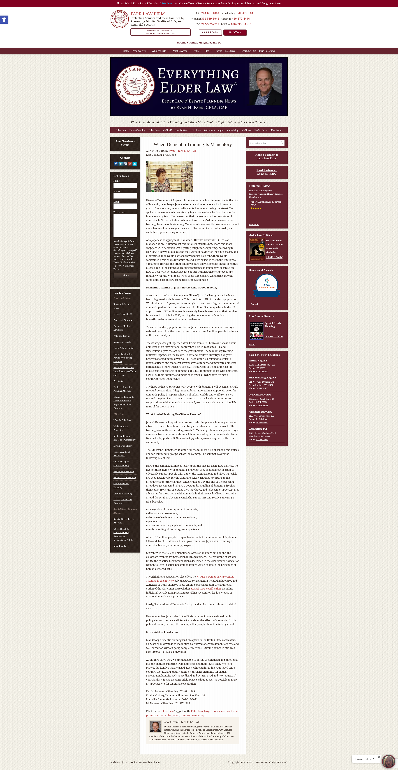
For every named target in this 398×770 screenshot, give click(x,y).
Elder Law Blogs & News (205, 711)
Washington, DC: (258, 428)
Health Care (260, 130)
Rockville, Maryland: (260, 394)
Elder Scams (276, 130)
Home (126, 50)
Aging (221, 130)
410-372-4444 (241, 18)
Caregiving (232, 130)
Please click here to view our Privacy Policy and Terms (124, 265)
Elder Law (121, 130)
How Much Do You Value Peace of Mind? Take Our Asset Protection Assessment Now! (160, 32)
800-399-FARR (241, 24)
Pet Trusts (118, 381)
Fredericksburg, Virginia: (262, 377)
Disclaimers (115, 762)
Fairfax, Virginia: (258, 360)
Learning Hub (248, 50)
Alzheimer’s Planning (123, 471)
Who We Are (139, 50)
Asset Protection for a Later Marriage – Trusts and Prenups (124, 371)
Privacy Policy (130, 762)
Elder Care (154, 130)
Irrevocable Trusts (122, 342)
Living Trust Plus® (122, 314)
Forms (218, 50)
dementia (165, 715)
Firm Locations (267, 50)
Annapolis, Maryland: (260, 411)
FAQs (196, 50)
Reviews (215, 32)
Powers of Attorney (122, 320)
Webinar (167, 3)
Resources (230, 50)
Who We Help (159, 50)
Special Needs (182, 130)
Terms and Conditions (149, 762)
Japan (175, 715)
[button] (4, 20)
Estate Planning (137, 130)
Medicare (246, 130)
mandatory (198, 715)
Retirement (209, 130)
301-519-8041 (210, 18)
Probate (196, 130)
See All (254, 304)
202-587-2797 (210, 24)
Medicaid (167, 130)
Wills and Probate (121, 336)
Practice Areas (179, 50)
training (185, 715)
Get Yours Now (274, 336)
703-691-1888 (210, 13)
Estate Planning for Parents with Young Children (122, 358)
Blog (207, 50)
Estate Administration (123, 348)
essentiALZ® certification (205, 588)
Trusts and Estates (122, 298)
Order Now (274, 257)
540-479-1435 (246, 13)
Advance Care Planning (125, 477)
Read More (254, 224)
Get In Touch (235, 32)
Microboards (119, 546)
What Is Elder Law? (123, 420)
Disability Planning (122, 493)
